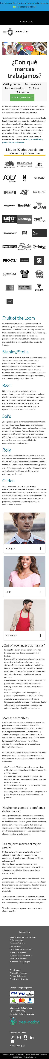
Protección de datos (18, 973)
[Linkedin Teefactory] (31, 1037)
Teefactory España (8, 1055)
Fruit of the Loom (18, 318)
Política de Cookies (18, 976)
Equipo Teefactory (17, 1011)
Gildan (8, 480)
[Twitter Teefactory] (13, 1037)
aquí (15, 6)
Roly (6, 450)
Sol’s (6, 416)
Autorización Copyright (20, 961)
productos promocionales (13, 142)
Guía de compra (16, 940)
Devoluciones (15, 946)
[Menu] (4, 31)
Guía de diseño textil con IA (21, 955)
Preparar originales (18, 952)
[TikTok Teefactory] (12, 1041)
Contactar (26, 22)
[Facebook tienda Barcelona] (25, 1037)
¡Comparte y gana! (17, 1046)
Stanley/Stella (15, 351)
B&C (6, 385)
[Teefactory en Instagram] (19, 1037)
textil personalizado (33, 139)
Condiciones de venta (19, 979)
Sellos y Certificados (18, 958)
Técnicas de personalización (21, 949)
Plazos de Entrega (17, 943)
